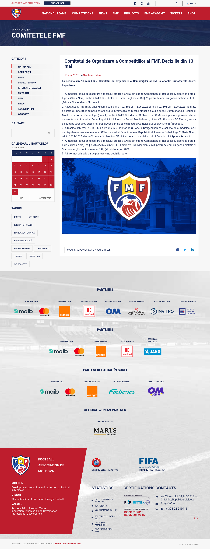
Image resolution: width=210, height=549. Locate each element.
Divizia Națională (23, 241)
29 (45, 185)
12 (27, 172)
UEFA (20, 98)
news (22, 30)
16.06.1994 (160, 470)
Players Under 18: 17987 (104, 530)
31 (15, 192)
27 (33, 185)
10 (15, 172)
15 (45, 172)
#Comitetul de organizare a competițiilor (88, 250)
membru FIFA (146, 470)
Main (13, 30)
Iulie (21, 198)
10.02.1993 (113, 470)
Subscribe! (57, 3)
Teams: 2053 (101, 506)
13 (33, 172)
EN (191, 3)
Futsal (17, 217)
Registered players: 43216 (105, 517)
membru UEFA (98, 470)
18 (21, 178)
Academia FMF (26, 109)
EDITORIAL (24, 93)
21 (39, 178)
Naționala (34, 217)
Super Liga (34, 256)
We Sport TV (20, 264)
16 (51, 172)
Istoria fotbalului (23, 225)
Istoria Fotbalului (29, 88)
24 (15, 185)
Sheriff (18, 256)
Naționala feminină (24, 233)
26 (27, 185)
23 (51, 178)
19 (27, 178)
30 (51, 185)
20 (33, 178)
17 (15, 178)
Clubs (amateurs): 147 (106, 511)
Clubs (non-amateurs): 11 (102, 524)
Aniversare (43, 248)
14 (39, 172)
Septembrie (45, 198)
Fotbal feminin (22, 248)
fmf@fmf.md (168, 503)
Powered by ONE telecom (189, 544)
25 (21, 185)
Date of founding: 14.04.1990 (104, 500)
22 (45, 178)
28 (39, 185)
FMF (29, 30)
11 (21, 172)
